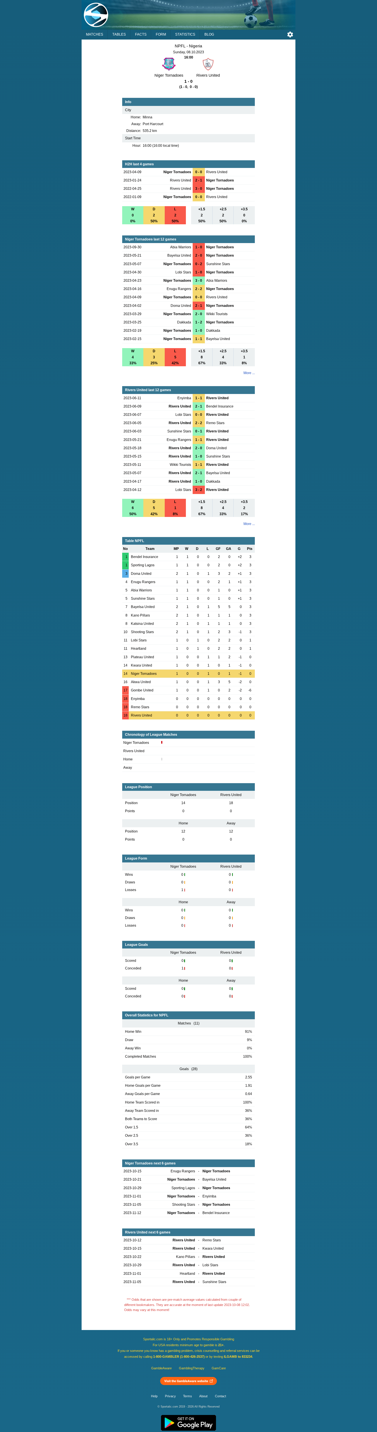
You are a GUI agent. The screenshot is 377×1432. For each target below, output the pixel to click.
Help (154, 1396)
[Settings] (290, 34)
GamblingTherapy (191, 1368)
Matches (94, 34)
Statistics (185, 34)
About (203, 1396)
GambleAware (161, 1368)
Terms (187, 1396)
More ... (249, 373)
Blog (209, 34)
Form (161, 34)
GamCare (219, 1368)
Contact (220, 1396)
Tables (119, 34)
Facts (141, 34)
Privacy (170, 1396)
